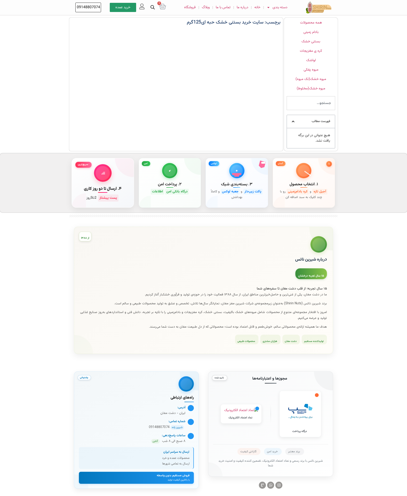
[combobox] (311, 103)
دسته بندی (280, 7)
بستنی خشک (310, 41)
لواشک (311, 60)
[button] (293, 121)
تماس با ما (223, 7)
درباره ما (242, 7)
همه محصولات (311, 22)
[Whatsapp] (270, 485)
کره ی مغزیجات (311, 51)
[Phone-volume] (262, 485)
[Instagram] (278, 485)
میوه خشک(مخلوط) (311, 88)
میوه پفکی (311, 69)
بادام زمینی (311, 32)
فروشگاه (190, 7)
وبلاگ (206, 7)
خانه (257, 7)
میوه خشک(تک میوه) (311, 79)
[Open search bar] (152, 7)
